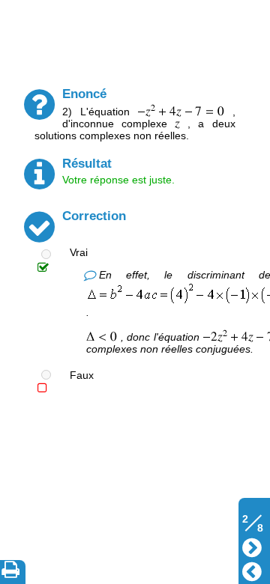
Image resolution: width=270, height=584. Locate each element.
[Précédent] (252, 570)
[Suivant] (252, 546)
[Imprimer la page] (14, 572)
